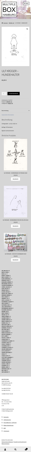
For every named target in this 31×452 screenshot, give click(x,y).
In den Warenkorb (13, 93)
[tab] (15, 111)
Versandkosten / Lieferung (10, 422)
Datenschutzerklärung (7, 442)
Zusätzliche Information (8, 115)
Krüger (9, 103)
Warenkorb (15, 179)
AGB (5, 428)
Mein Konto (5, 449)
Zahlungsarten (7, 419)
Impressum (6, 431)
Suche (15, 449)
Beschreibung (5, 110)
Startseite (5, 23)
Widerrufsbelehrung (8, 425)
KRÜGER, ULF (11, 23)
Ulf (12, 103)
